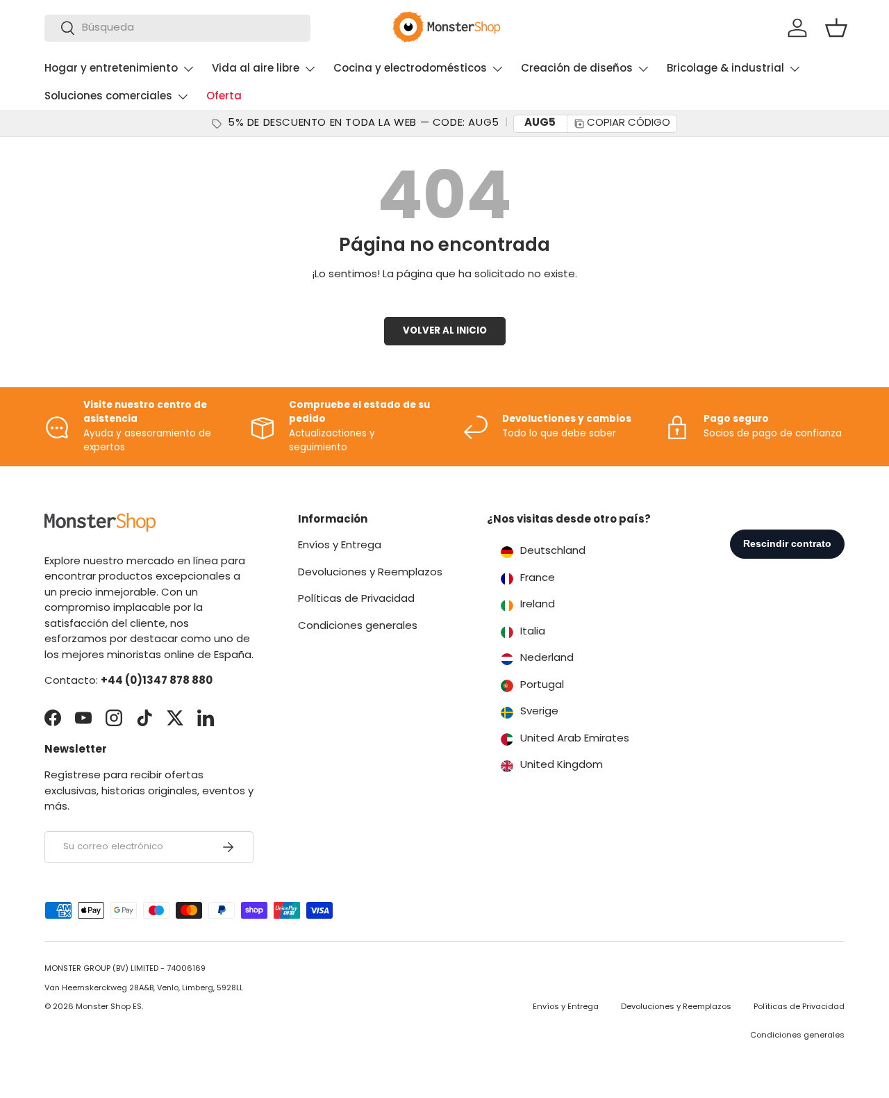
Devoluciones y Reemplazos (370, 573)
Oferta (224, 97)
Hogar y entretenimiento (111, 69)
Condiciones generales (357, 626)
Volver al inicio (445, 331)
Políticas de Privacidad (356, 600)
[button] (836, 28)
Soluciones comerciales (108, 97)
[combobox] (177, 28)
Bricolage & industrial (725, 69)
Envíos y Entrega (339, 546)
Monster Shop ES (109, 1007)
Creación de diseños (577, 69)
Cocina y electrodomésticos (410, 69)
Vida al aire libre (255, 69)
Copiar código (628, 123)
